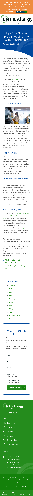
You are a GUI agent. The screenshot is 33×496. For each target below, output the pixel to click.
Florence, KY (10, 436)
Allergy (12, 285)
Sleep (11, 309)
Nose (11, 302)
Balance (12, 289)
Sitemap (24, 486)
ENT (11, 295)
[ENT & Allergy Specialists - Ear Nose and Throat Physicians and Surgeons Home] (16, 19)
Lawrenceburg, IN (12, 444)
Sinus (11, 305)
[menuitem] (4, 493)
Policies (8, 486)
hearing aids (23, 228)
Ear (10, 292)
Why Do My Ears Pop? (12, 260)
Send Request (14, 388)
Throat (11, 312)
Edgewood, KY (11, 432)
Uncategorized (14, 315)
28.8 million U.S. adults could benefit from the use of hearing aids (16, 215)
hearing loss (15, 79)
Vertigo (12, 319)
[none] (4, 493)
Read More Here (21, 11)
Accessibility (16, 486)
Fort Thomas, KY (11, 427)
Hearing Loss (14, 299)
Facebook (14, 412)
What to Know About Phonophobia (17, 263)
